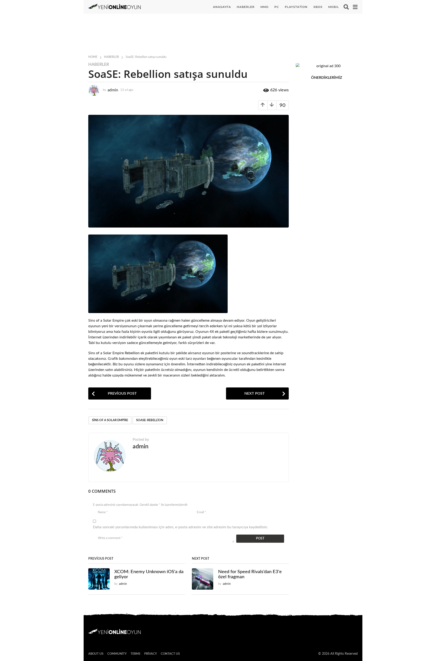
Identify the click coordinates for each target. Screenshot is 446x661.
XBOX (317, 7)
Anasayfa (222, 7)
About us (95, 653)
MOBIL (333, 7)
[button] (346, 7)
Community (117, 653)
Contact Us (170, 653)
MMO (264, 7)
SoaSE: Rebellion (149, 420)
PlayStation (296, 7)
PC (276, 7)
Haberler (246, 7)
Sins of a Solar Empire (110, 420)
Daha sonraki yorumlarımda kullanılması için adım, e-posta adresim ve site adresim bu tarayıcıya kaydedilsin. (180, 527)
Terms (135, 653)
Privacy (150, 653)
